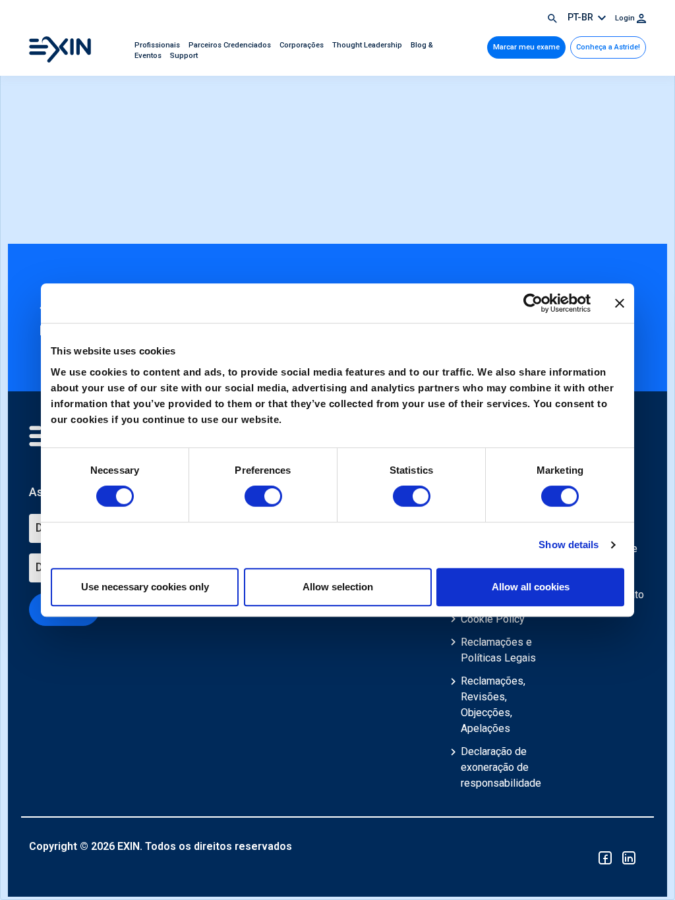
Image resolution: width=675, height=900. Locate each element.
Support (184, 55)
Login (626, 18)
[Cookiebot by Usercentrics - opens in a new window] (533, 303)
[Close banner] (619, 303)
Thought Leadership (368, 45)
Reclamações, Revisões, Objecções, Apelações (493, 705)
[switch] (263, 496)
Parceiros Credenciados (231, 45)
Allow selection (338, 586)
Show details (569, 544)
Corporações (302, 45)
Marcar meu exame (526, 47)
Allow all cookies (531, 586)
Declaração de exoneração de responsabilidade (501, 767)
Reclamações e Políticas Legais (498, 650)
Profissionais (158, 45)
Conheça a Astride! (608, 47)
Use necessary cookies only (145, 586)
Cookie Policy (493, 619)
